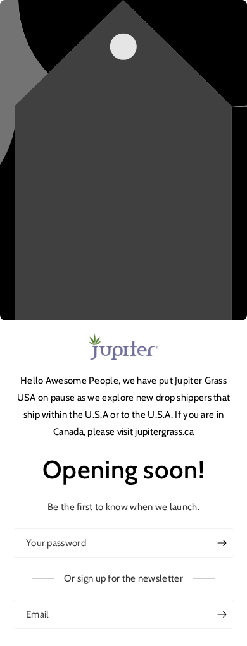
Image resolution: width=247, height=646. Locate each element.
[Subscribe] (222, 614)
